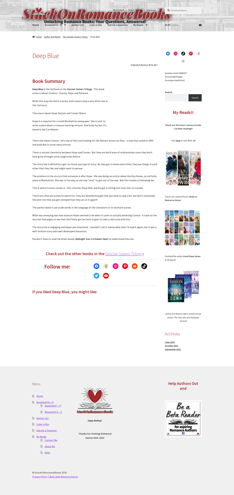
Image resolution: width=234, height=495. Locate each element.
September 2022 (173, 349)
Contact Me (51, 440)
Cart (140, 10)
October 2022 (171, 345)
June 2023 (170, 342)
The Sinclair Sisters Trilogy (75, 36)
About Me (50, 446)
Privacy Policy (39, 476)
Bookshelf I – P (53, 405)
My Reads (138, 24)
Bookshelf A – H (53, 24)
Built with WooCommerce (64, 476)
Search (168, 92)
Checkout (151, 10)
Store (131, 10)
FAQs (47, 452)
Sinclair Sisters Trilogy (124, 253)
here (178, 140)
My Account (118, 10)
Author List (77, 24)
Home (35, 24)
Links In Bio (95, 24)
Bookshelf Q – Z (53, 412)
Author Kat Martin (52, 36)
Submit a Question (117, 24)
